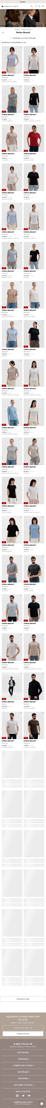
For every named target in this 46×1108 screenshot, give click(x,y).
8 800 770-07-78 (23, 1044)
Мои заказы (23, 1052)
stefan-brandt (26, 29)
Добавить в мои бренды (24, 38)
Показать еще (23, 999)
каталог (17, 29)
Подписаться (23, 1034)
